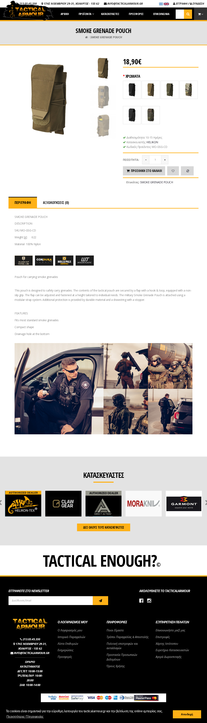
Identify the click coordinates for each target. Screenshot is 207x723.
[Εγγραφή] (100, 600)
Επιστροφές (163, 637)
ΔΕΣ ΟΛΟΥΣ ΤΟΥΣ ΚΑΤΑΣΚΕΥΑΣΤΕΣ (103, 527)
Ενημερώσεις (65, 650)
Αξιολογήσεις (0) (56, 202)
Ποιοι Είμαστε (115, 630)
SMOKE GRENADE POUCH (106, 37)
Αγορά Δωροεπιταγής (169, 657)
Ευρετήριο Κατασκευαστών (172, 650)
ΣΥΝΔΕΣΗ (198, 3)
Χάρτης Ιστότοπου (167, 644)
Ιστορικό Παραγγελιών (71, 637)
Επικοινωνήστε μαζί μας (170, 630)
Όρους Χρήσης (116, 666)
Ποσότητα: (131, 160)
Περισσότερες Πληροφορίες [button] (25, 716)
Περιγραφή (23, 202)
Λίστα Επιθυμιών (68, 644)
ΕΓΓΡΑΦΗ (181, 3)
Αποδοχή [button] (187, 714)
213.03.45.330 (31, 639)
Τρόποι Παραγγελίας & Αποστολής (128, 637)
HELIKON (152, 142)
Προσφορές (65, 657)
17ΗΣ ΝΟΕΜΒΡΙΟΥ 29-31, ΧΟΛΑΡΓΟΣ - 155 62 (71, 3)
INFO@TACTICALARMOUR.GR (125, 3)
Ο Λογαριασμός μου (70, 630)
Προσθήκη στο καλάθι (146, 171)
